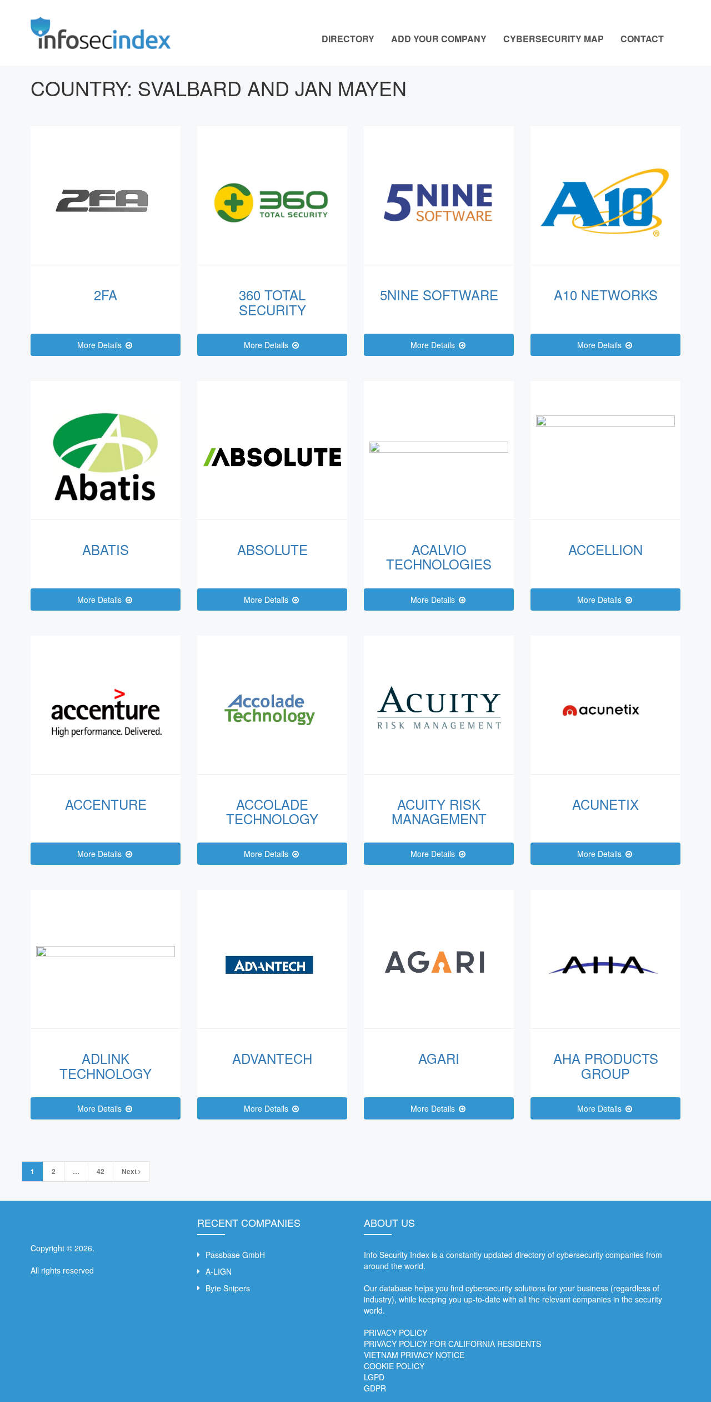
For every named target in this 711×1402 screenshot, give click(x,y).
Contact (642, 38)
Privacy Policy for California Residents (452, 1343)
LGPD (374, 1377)
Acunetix (605, 804)
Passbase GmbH (235, 1254)
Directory (348, 38)
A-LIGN (219, 1271)
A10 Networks (606, 294)
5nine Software (439, 294)
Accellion (605, 549)
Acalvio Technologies (439, 556)
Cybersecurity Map (553, 38)
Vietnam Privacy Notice (414, 1354)
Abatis (105, 549)
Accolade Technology (272, 811)
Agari (438, 1058)
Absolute (272, 549)
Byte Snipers (228, 1288)
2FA (105, 294)
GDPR (375, 1388)
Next (130, 1171)
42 (100, 1171)
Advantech (272, 1058)
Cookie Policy (394, 1365)
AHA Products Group (605, 1065)
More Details (100, 344)
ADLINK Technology (105, 1065)
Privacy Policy (395, 1332)
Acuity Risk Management (439, 811)
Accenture (106, 804)
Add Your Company (439, 38)
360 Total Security (272, 302)
